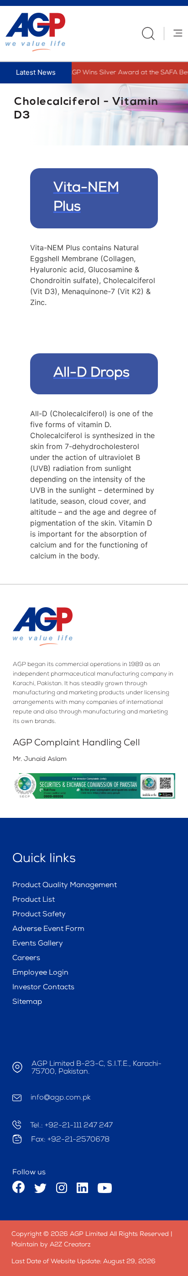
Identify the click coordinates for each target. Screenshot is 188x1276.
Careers (26, 958)
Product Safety (39, 915)
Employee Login (40, 973)
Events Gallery (37, 944)
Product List (33, 900)
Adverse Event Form (48, 929)
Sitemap (27, 1002)
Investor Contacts (43, 988)
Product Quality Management (64, 885)
